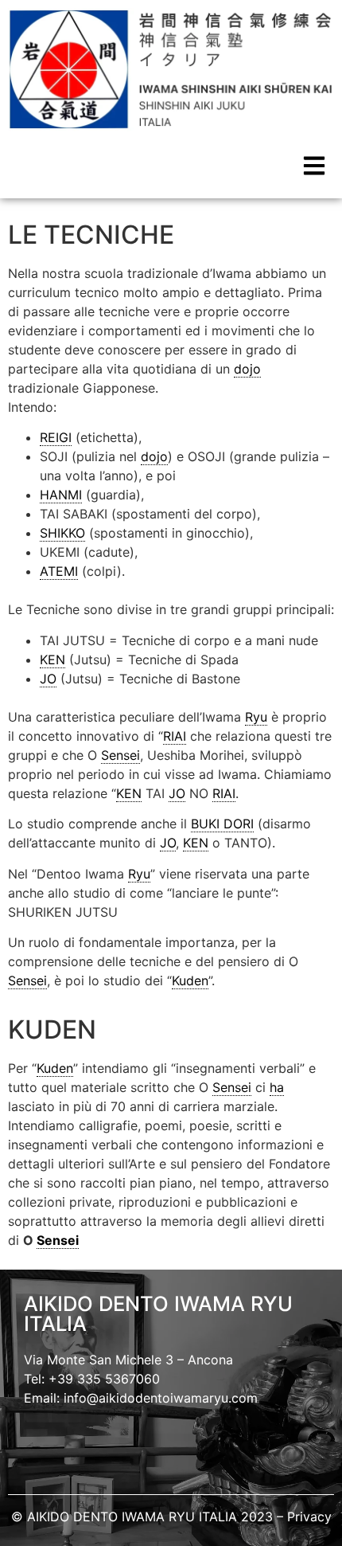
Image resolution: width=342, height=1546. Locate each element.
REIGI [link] (56, 437)
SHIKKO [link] (62, 533)
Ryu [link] (256, 717)
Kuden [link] (190, 980)
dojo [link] (247, 369)
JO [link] (48, 679)
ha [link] (277, 1087)
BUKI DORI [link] (222, 824)
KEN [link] (52, 659)
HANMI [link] (61, 495)
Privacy (309, 1516)
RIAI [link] (174, 736)
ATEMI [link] (59, 571)
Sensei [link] (120, 755)
